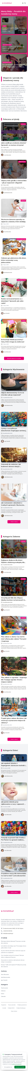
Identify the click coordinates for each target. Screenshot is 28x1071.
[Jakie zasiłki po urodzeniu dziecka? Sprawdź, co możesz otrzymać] (14, 131)
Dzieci (2, 993)
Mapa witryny (14, 1011)
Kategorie (4, 984)
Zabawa (3, 990)
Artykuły (4, 938)
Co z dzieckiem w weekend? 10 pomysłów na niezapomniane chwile (13, 67)
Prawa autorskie (12, 1004)
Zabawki (3, 996)
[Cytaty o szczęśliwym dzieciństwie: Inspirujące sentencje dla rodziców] (14, 419)
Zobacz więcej (14, 521)
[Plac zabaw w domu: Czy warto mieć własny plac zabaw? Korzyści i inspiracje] (14, 625)
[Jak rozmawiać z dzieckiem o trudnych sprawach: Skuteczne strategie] (14, 492)
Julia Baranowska (8, 405)
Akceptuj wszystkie (20, 1067)
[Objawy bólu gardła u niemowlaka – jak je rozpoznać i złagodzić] (14, 169)
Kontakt (4, 1008)
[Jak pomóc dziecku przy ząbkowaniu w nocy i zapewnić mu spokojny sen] (14, 791)
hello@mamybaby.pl (8, 933)
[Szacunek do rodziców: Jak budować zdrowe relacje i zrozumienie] (14, 455)
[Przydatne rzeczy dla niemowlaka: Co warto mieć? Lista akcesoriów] (14, 864)
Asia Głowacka (7, 814)
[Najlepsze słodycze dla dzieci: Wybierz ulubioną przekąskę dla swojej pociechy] (14, 548)
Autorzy (4, 971)
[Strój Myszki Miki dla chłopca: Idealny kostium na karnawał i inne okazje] (14, 586)
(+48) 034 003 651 (7, 931)
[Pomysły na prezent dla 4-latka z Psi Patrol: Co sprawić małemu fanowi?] (14, 828)
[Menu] (22, 3)
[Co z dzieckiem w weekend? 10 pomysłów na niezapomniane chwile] (14, 63)
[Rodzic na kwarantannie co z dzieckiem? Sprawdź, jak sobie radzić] (14, 287)
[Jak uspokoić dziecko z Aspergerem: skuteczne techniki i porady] (14, 757)
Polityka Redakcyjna (21, 1008)
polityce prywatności (16, 1064)
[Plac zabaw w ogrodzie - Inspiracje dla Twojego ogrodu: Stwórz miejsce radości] (14, 666)
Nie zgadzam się (8, 1067)
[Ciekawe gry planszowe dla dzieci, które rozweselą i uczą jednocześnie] (14, 246)
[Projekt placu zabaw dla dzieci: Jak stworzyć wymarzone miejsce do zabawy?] (14, 707)
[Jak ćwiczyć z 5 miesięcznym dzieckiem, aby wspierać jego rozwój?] (14, 44)
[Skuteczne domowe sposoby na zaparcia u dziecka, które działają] (14, 208)
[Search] (25, 3)
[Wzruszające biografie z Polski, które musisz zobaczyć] (14, 25)
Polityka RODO (11, 1008)
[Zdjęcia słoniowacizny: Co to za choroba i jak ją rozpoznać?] (14, 382)
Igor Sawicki (7, 441)
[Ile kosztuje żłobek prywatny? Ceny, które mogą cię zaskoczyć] (14, 328)
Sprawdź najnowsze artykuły (14, 358)
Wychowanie (4, 988)
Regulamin (3, 1004)
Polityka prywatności (22, 1004)
